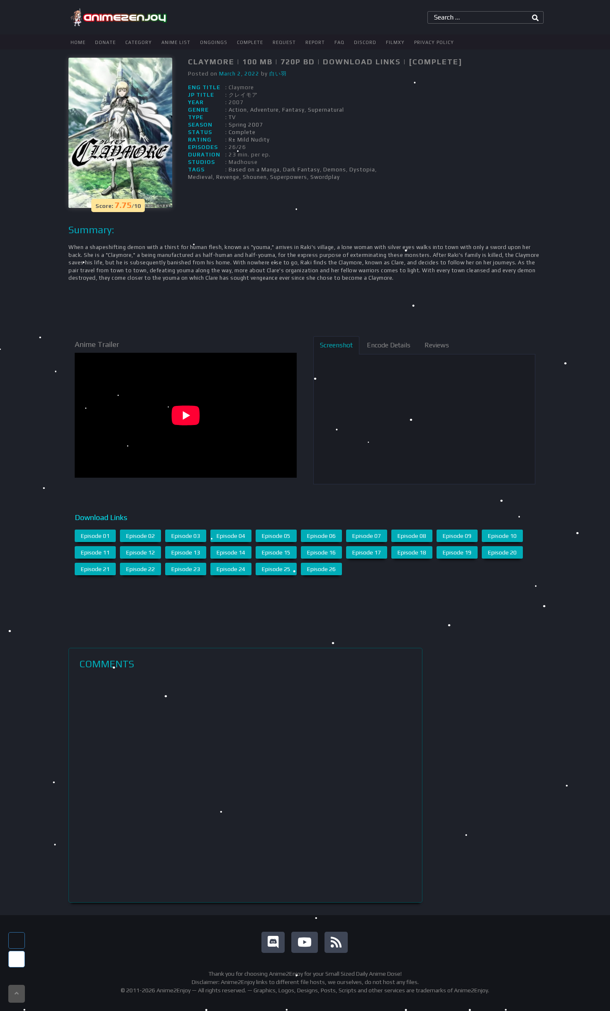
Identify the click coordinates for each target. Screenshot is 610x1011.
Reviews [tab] (437, 345)
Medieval (200, 177)
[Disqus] (245, 786)
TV (232, 117)
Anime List (175, 42)
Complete (250, 42)
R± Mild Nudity (249, 140)
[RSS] (336, 942)
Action (238, 110)
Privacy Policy (434, 42)
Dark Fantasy (301, 169)
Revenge (227, 177)
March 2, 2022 (239, 74)
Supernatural (326, 110)
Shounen (255, 177)
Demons (334, 169)
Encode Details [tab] (388, 345)
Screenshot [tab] (336, 345)
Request (284, 42)
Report (315, 42)
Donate (105, 42)
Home (78, 42)
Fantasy (293, 110)
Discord (365, 42)
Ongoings (213, 42)
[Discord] (273, 942)
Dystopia (362, 169)
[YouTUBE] (304, 942)
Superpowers (288, 177)
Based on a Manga (254, 169)
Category (138, 42)
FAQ (339, 42)
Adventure (264, 110)
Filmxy (395, 42)
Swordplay (325, 177)
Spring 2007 (246, 125)
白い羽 (278, 74)
